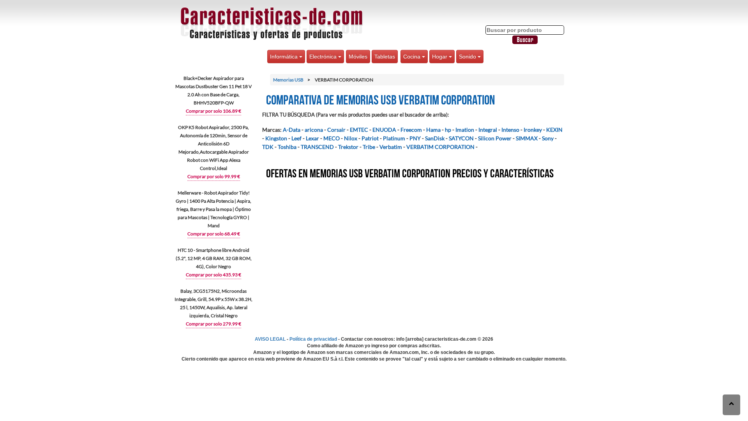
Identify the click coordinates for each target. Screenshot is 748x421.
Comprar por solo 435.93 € (213, 275)
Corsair (336, 129)
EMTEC (359, 129)
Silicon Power (495, 138)
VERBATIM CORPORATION (440, 146)
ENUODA (384, 129)
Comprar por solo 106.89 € (213, 111)
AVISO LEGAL (270, 339)
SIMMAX (527, 138)
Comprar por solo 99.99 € (213, 176)
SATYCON (461, 138)
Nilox (350, 138)
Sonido (468, 56)
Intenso (510, 129)
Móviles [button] (358, 56)
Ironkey (533, 129)
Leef (296, 138)
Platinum (394, 138)
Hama (433, 129)
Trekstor (348, 146)
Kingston (276, 138)
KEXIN (554, 129)
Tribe (369, 146)
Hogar (440, 56)
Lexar (312, 138)
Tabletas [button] (384, 56)
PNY (415, 138)
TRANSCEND (317, 146)
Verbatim (390, 146)
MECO (331, 138)
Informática (284, 56)
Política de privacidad (313, 339)
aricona (314, 129)
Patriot (370, 138)
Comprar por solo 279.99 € (213, 324)
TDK (267, 146)
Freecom (411, 129)
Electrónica (323, 56)
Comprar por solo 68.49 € (213, 234)
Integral (487, 129)
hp (448, 129)
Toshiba (287, 146)
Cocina (412, 56)
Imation (464, 129)
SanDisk (435, 138)
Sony (548, 138)
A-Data (291, 129)
